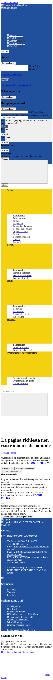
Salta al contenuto (9, 2)
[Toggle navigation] (24, 171)
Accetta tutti (11, 471)
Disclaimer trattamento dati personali (18, 652)
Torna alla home (8, 453)
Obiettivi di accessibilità (18, 619)
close (4, 185)
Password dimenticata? (11, 74)
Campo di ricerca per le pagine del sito (19, 388)
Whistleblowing (14, 622)
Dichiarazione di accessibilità (20, 617)
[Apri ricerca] (28, 130)
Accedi (5, 51)
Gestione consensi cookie (19, 625)
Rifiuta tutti (25, 468)
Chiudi (5, 134)
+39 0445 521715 (19, 544)
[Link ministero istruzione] (14, 5)
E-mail (32, 112)
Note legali (12, 609)
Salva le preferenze (24, 517)
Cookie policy (13, 606)
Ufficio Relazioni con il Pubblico (22, 614)
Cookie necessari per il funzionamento (19, 506)
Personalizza (7, 468)
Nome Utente (35, 66)
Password (33, 69)
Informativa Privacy (16, 611)
